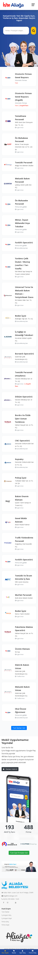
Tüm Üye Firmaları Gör (19, 853)
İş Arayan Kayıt (7, 918)
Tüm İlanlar (5, 912)
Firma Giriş (5, 922)
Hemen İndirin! (11, 769)
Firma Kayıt (5, 925)
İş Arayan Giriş (6, 915)
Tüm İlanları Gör (19, 728)
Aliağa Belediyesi (10, 949)
